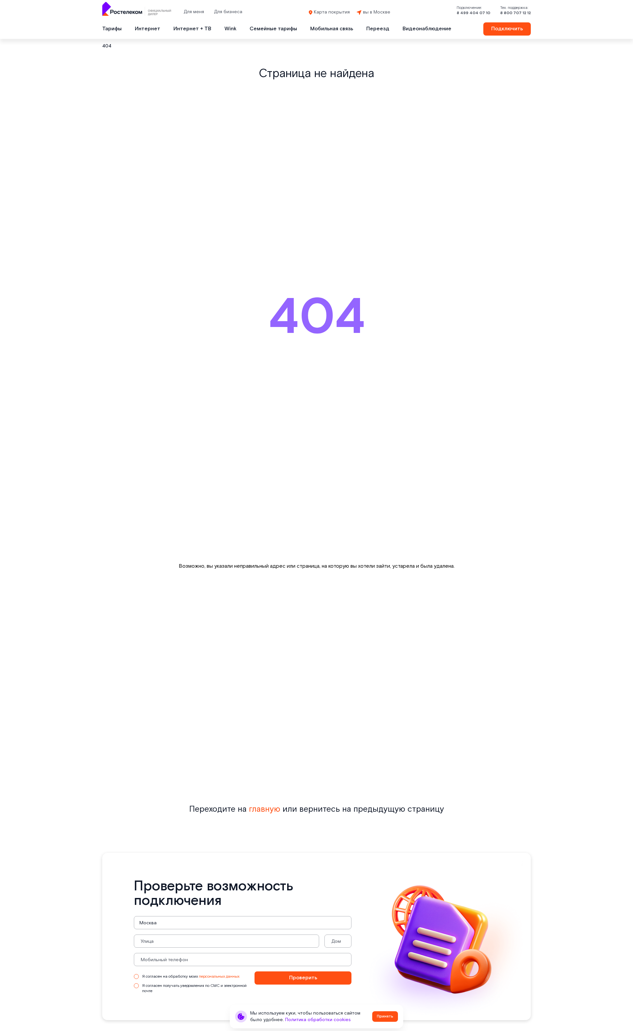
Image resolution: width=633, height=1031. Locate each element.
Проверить (303, 977)
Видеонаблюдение (427, 28)
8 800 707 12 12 (515, 13)
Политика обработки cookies (318, 1020)
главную (264, 809)
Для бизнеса (228, 12)
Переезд (377, 28)
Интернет (147, 28)
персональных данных (219, 976)
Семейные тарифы (273, 28)
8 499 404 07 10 (473, 13)
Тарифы (112, 28)
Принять (385, 1016)
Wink (230, 28)
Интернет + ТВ (192, 28)
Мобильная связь (331, 28)
